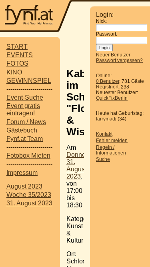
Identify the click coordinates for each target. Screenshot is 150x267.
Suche (103, 159)
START (17, 46)
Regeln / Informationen (111, 150)
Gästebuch (21, 130)
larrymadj (106, 119)
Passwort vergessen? (119, 60)
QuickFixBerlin (112, 98)
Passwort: (106, 34)
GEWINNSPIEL (28, 80)
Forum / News (26, 121)
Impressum (22, 172)
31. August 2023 (29, 203)
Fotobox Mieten (28, 155)
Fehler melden (112, 140)
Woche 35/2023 (28, 194)
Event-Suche (24, 97)
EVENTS (19, 55)
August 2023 (24, 186)
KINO (14, 72)
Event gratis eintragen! (23, 109)
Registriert (107, 87)
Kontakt (104, 134)
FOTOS (17, 63)
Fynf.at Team (24, 138)
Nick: (101, 21)
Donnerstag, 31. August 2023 (83, 165)
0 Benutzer (107, 81)
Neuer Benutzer (113, 55)
